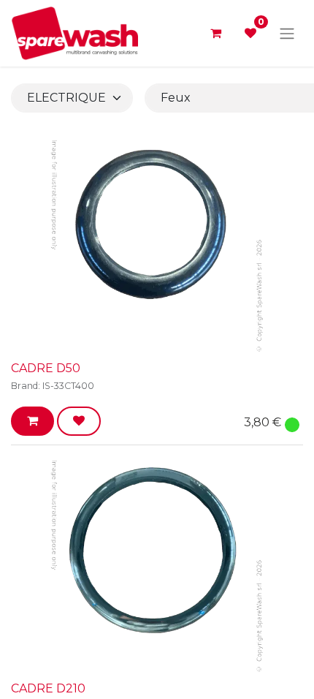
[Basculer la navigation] (287, 33)
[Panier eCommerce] (215, 33)
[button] (32, 421)
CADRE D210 (48, 688)
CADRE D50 (45, 368)
